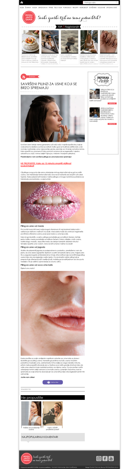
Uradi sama (43, 7)
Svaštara (93, 7)
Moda (34, 7)
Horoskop (83, 7)
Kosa (22, 7)
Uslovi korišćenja (71, 467)
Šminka (28, 7)
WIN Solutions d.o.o (111, 467)
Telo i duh (58, 7)
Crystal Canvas (95, 467)
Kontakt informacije (58, 467)
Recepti (75, 7)
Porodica (67, 7)
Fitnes (51, 7)
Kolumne (101, 7)
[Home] (37, 458)
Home (21, 2)
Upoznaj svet (111, 7)
